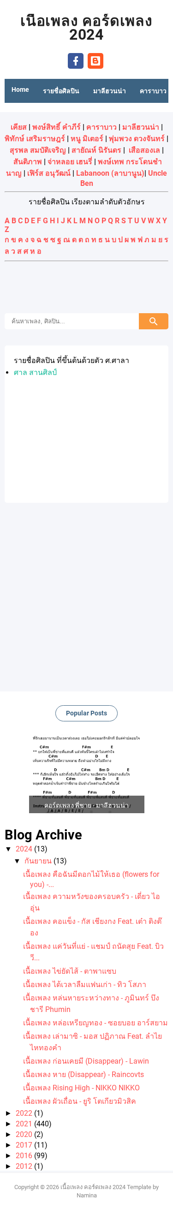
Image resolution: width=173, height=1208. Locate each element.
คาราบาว (101, 127)
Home (20, 89)
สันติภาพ (27, 161)
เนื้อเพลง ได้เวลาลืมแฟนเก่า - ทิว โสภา (84, 984)
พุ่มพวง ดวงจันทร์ (137, 138)
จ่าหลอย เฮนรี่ (70, 161)
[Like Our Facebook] (75, 60)
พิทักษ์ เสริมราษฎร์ (35, 138)
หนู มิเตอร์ (87, 138)
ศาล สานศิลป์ (35, 372)
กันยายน (39, 861)
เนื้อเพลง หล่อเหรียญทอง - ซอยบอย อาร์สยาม (95, 1022)
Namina (87, 1195)
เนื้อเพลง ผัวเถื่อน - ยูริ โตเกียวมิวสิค (79, 1101)
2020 (25, 1134)
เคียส (19, 127)
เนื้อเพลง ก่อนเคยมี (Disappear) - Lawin (86, 1061)
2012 (25, 1166)
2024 (25, 849)
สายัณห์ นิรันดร (96, 150)
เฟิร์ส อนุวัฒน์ (49, 173)
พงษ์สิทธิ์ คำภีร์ (56, 127)
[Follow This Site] (95, 60)
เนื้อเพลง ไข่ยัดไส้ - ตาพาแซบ (69, 971)
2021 (25, 1123)
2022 (25, 1113)
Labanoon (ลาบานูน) (110, 173)
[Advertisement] (87, 288)
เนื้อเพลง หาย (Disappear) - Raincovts (83, 1074)
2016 (25, 1155)
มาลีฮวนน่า (140, 127)
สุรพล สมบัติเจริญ (38, 150)
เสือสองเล (144, 150)
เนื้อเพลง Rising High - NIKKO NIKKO (81, 1087)
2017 (25, 1145)
